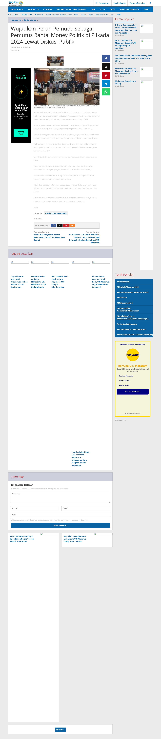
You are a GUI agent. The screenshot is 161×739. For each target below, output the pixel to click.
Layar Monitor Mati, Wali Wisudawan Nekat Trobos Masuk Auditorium (19, 281)
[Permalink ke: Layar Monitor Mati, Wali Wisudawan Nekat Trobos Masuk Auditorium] (20, 267)
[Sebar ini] (106, 58)
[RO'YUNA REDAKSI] (16, 3)
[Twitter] (60, 225)
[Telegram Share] (106, 83)
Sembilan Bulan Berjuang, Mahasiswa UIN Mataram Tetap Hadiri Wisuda (38, 281)
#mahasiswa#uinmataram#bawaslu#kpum (135, 334)
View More (60, 730)
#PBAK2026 (122, 297)
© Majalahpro (120, 420)
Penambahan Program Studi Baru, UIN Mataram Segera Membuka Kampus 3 (100, 281)
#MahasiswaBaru (125, 303)
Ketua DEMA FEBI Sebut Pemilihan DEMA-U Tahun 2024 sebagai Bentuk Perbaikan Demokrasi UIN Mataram (84, 237)
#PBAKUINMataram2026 (127, 287)
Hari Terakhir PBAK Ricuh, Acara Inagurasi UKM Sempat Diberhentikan (60, 281)
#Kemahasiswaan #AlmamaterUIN (132, 292)
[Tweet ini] (106, 66)
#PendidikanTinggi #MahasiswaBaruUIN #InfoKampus (132, 317)
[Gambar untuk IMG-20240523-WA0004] (55, 61)
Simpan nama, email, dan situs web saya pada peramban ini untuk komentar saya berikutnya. (50, 520)
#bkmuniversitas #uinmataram (131, 329)
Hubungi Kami (21, 133)
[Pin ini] (106, 75)
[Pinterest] (66, 225)
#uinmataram (123, 281)
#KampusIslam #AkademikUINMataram (128, 309)
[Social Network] (150, 3)
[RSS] (72, 225)
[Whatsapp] (106, 91)
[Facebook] (53, 225)
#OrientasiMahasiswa (127, 324)
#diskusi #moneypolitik (56, 213)
